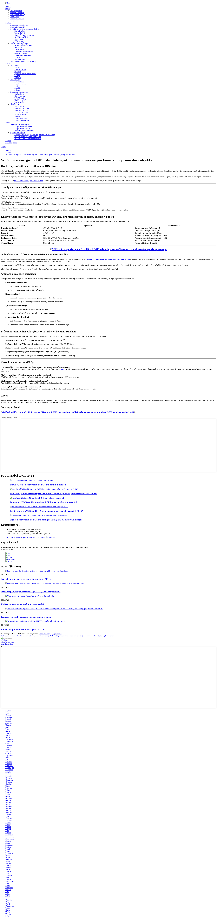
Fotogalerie (14, 21)
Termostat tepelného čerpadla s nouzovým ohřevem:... (26, 617)
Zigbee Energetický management (26, 35)
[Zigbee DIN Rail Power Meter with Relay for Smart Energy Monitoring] (38, 515)
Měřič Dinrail (19, 98)
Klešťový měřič (20, 100)
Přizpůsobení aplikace (22, 129)
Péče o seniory (15, 80)
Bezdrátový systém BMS (23, 45)
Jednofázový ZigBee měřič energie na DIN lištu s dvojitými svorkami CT (43, 502)
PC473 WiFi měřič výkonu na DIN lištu (28, 181)
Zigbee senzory (19, 39)
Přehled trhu (14, 17)
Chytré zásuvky (20, 96)
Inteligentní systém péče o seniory (67, 636)
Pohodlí (17, 90)
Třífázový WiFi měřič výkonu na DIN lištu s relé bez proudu (38, 485)
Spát (16, 86)
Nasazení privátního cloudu (24, 131)
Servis (7, 122)
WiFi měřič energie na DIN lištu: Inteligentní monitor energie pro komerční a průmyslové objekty (40, 155)
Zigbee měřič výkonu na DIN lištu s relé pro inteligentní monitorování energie (46, 520)
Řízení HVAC (19, 33)
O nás (7, 9)
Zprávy (8, 141)
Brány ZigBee (19, 31)
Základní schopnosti (17, 13)
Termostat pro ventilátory (23, 108)
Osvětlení (17, 72)
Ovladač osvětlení (20, 53)
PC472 (63, 369)
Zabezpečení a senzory (22, 55)
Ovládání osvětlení (21, 37)
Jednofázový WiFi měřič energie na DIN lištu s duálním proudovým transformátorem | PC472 (53, 493)
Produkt (8, 23)
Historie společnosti (17, 19)
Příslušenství (18, 41)
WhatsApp (5, 640)
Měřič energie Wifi (46, 636)
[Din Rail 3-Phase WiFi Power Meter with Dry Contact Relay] (32, 480)
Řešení (7, 63)
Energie (17, 76)
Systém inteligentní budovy (19, 43)
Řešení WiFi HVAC (21, 118)
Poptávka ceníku (7, 549)
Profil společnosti (16, 11)
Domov (8, 7)
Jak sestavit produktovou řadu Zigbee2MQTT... (23, 629)
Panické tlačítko (20, 70)
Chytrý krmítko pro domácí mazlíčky (23, 61)
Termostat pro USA (21, 110)
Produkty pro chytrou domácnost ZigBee (24, 29)
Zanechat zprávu (7, 644)
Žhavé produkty (44, 634)
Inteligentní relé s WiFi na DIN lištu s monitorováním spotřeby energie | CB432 (46, 511)
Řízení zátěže (19, 102)
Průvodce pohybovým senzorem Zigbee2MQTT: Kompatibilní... (30, 591)
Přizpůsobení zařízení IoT (23, 126)
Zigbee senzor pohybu (88, 636)
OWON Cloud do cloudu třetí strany (27, 139)
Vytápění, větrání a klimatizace (25, 74)
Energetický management (19, 25)
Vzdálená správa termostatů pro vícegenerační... (23, 604)
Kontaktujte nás (11, 143)
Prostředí (17, 78)
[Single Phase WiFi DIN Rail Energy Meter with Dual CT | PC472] (44, 489)
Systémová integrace (17, 133)
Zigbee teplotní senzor (105, 636)
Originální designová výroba (20, 124)
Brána (16, 68)
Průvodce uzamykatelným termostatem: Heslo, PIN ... (26, 579)
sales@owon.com (7, 642)
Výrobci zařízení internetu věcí (27, 636)
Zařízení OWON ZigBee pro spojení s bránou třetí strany (34, 135)
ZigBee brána (19, 82)
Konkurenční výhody (17, 15)
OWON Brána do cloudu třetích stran (27, 137)
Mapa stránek (56, 634)
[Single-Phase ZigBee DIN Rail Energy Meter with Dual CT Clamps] (37, 498)
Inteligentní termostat (17, 27)
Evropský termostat (21, 112)
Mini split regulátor (21, 114)
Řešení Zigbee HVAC (22, 120)
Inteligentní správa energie (23, 51)
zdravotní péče (19, 59)
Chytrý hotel (14, 66)
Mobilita (17, 88)
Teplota (17, 116)
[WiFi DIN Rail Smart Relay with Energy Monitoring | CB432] (39, 507)
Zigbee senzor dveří (8, 636)
